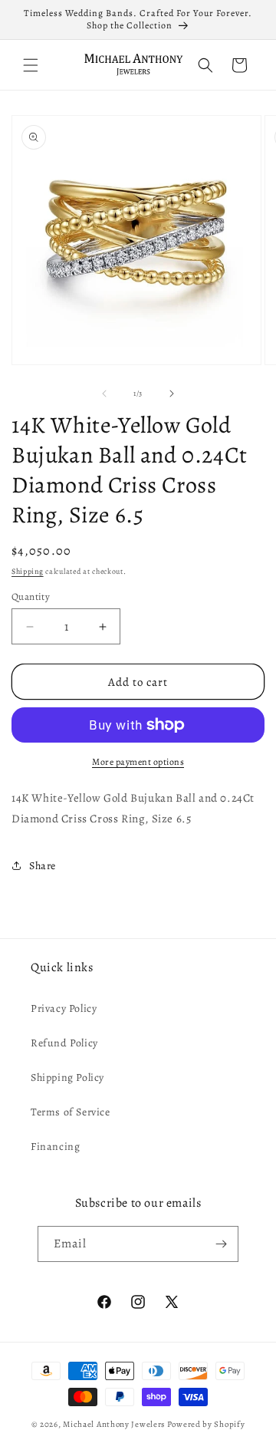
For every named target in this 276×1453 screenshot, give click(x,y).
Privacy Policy (64, 1008)
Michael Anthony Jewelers (114, 1424)
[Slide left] (104, 393)
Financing (55, 1146)
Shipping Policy (67, 1077)
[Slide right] (172, 393)
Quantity (31, 596)
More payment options (138, 762)
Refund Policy (64, 1043)
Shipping (28, 571)
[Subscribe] (221, 1244)
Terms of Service (70, 1112)
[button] (31, 65)
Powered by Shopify (206, 1424)
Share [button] (42, 865)
